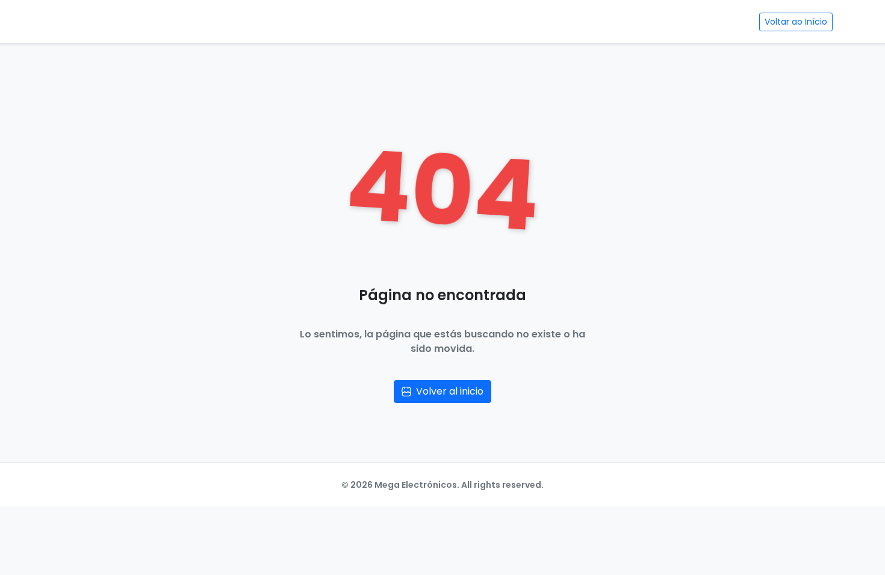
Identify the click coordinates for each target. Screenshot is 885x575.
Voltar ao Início (796, 22)
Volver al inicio (449, 391)
